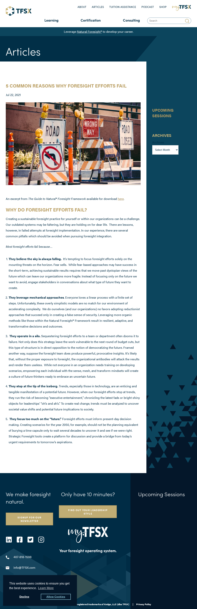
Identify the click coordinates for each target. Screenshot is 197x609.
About (82, 7)
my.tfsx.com (182, 7)
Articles (98, 7)
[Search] (187, 21)
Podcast (147, 7)
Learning (51, 20)
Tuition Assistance (122, 7)
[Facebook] (20, 540)
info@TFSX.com (24, 567)
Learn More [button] (46, 588)
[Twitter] (30, 540)
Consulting (131, 20)
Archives (158, 142)
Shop (163, 7)
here (121, 198)
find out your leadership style (88, 511)
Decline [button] (24, 596)
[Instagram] (41, 540)
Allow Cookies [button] (55, 596)
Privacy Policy (143, 604)
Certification (91, 20)
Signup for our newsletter (29, 519)
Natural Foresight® (89, 31)
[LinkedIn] (9, 540)
